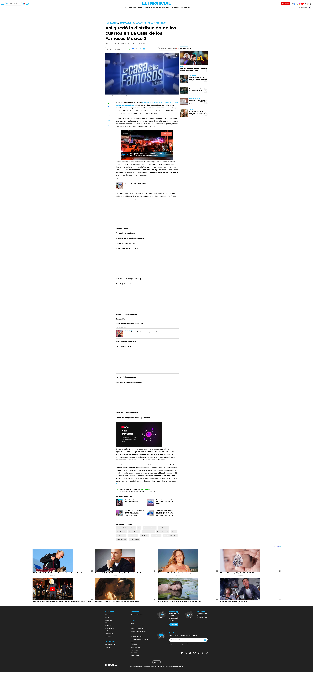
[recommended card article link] (119, 185)
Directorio (134, 642)
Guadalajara (147, 7)
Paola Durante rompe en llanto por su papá (133, 500)
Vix (139, 528)
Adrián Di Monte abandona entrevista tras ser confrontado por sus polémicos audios (134, 513)
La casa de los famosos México (151, 23)
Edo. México (137, 7)
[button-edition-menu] (296, 7)
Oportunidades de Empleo (139, 639)
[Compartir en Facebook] (133, 48)
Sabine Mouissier (134, 532)
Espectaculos (127, 23)
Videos (107, 647)
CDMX (130, 7)
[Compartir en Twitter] (136, 48)
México (107, 615)
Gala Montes (144, 536)
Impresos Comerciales (138, 626)
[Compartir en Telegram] (140, 48)
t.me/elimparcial (202, 613)
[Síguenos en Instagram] (299, 3)
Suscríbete (285, 3)
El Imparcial (111, 23)
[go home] (111, 665)
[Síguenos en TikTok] (305, 3)
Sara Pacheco (112, 48)
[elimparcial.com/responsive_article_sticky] (312, 677)
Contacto (134, 644)
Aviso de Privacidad (137, 628)
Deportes (108, 625)
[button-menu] (2, 4)
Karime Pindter (156, 536)
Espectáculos (109, 628)
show (118, 484)
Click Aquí (174, 624)
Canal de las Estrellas (149, 528)
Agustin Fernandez (148, 532)
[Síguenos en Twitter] (297, 3)
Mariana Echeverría (162, 532)
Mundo (107, 617)
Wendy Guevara (163, 528)
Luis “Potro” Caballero (170, 536)
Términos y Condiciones (193, 644)
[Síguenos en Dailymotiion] (207, 652)
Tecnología (109, 633)
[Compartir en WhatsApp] (129, 48)
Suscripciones (135, 647)
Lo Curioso (108, 620)
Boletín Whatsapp (137, 615)
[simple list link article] (194, 58)
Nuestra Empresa (136, 636)
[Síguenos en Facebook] (294, 3)
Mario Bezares (133, 536)
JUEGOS (123, 7)
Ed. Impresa (175, 7)
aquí (154, 491)
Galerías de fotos (110, 644)
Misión (133, 634)
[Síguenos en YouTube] (302, 3)
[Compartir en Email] (144, 48)
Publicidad (134, 650)
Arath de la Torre (121, 539)
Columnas (165, 7)
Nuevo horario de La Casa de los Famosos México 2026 (165, 501)
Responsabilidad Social (138, 631)
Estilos (107, 631)
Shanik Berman (134, 539)
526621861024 (174, 613)
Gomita (174, 532)
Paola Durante (121, 536)
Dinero (107, 623)
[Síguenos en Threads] (307, 3)
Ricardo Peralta (121, 532)
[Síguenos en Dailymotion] (310, 3)
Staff (132, 623)
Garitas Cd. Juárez (303, 7)
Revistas (184, 7)
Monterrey (157, 7)
